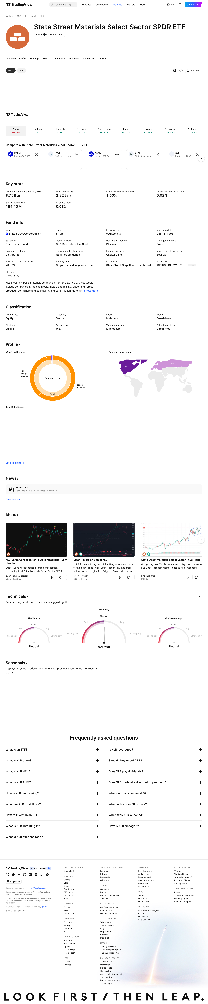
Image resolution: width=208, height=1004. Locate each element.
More (142, 4)
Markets (117, 4)
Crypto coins (69, 889)
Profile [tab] (22, 58)
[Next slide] (201, 539)
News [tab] (46, 58)
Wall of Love (143, 874)
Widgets (177, 871)
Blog (102, 928)
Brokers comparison (109, 895)
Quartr (43, 907)
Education (142, 898)
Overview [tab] (11, 58)
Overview (104, 889)
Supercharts (69, 871)
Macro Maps (69, 949)
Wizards (142, 913)
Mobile (67, 961)
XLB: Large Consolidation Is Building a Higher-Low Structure (36, 561)
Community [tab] (58, 58)
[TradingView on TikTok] (42, 875)
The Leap (104, 898)
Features (104, 871)
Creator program (146, 880)
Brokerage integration (184, 895)
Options (67, 946)
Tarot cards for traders (110, 949)
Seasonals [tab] (88, 58)
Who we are (105, 922)
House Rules (143, 883)
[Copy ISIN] (185, 265)
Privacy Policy (106, 968)
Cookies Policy (107, 971)
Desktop (67, 964)
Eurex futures (106, 910)
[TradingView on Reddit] (47, 875)
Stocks (67, 879)
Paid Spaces (144, 919)
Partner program (181, 898)
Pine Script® (69, 953)
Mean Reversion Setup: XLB (90, 559)
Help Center (105, 931)
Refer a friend (144, 877)
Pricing (103, 874)
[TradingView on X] (8, 875)
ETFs (66, 883)
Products (86, 4)
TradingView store (108, 946)
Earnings (68, 925)
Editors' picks (144, 901)
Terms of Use (106, 961)
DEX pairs (68, 895)
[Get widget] (181, 70)
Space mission (107, 925)
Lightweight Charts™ (183, 877)
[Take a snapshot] (175, 70)
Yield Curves (69, 943)
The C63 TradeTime (109, 953)
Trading (141, 895)
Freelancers (143, 916)
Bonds (66, 886)
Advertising (179, 892)
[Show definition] (43, 191)
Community (102, 4)
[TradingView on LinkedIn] (30, 875)
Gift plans (104, 880)
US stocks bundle (108, 913)
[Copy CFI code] (18, 276)
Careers (104, 934)
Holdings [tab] (34, 58)
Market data (106, 877)
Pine (66, 898)
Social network (145, 871)
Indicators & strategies (148, 910)
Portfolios (68, 940)
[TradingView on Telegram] (36, 875)
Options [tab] (102, 58)
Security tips (106, 977)
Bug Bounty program (110, 980)
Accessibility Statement (111, 974)
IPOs (66, 931)
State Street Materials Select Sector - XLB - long (170, 559)
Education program (182, 901)
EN (172, 4)
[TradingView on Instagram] (25, 875)
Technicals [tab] (74, 58)
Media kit (104, 938)
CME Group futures (109, 907)
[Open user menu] (180, 4)
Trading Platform (181, 883)
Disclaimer (105, 964)
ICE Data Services (38, 888)
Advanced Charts (182, 880)
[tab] (11, 70)
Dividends (68, 928)
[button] (93, 4)
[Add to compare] (36, 154)
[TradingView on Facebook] (13, 875)
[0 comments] (53, 577)
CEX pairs (68, 892)
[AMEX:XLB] (8, 554)
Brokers (131, 4)
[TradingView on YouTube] (19, 875)
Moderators (143, 886)
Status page (106, 983)
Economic (68, 922)
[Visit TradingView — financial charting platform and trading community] (17, 115)
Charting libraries (181, 874)
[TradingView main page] (19, 5)
